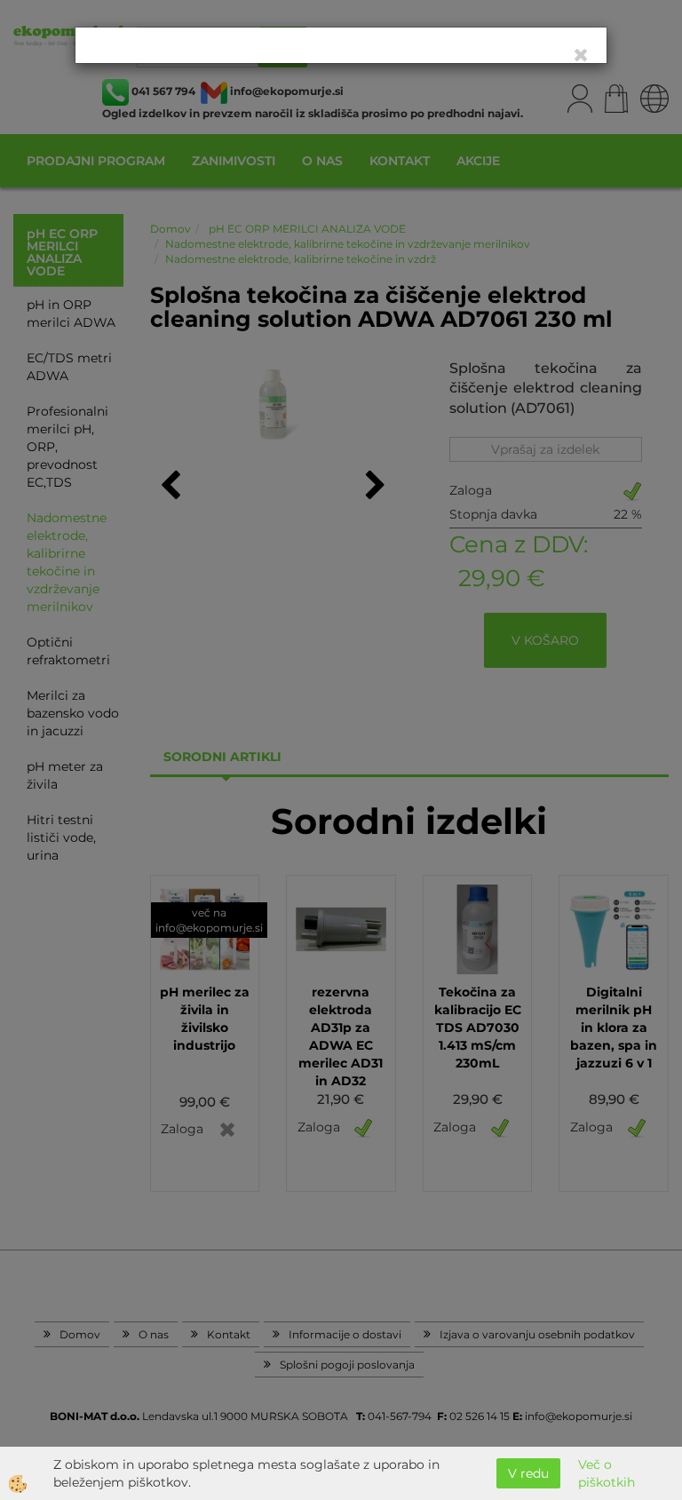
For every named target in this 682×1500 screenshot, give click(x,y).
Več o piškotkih (606, 1473)
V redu (528, 1473)
